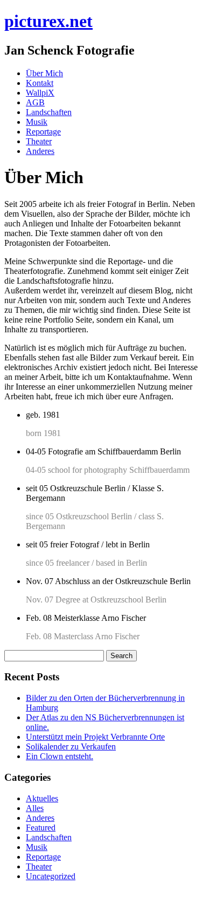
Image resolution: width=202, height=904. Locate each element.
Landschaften (49, 112)
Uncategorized (50, 876)
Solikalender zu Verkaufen (71, 746)
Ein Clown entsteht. (59, 756)
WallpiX (40, 92)
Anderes (40, 151)
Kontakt (39, 83)
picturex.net (48, 21)
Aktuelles (42, 798)
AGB (35, 102)
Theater (39, 141)
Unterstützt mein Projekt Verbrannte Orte (95, 736)
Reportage (43, 131)
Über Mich (44, 73)
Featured (40, 827)
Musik (36, 121)
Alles (35, 808)
